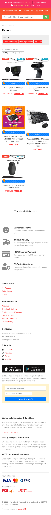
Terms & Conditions (9, 318)
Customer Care (27, 11)
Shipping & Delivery (9, 309)
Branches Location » (10, 432)
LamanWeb (22, 509)
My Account (6, 288)
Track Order (43, 11)
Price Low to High (11, 42)
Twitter (7, 356)
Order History (7, 291)
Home (4, 26)
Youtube (8, 359)
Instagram (8, 353)
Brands (4, 294)
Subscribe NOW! (25, 399)
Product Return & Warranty (12, 312)
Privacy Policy (7, 322)
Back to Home (11, 11)
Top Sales (38, 42)
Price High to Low (26, 42)
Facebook (8, 350)
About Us (5, 306)
